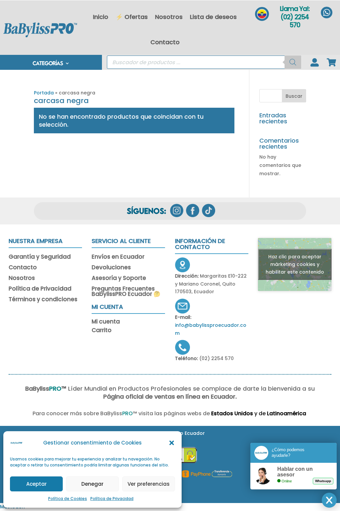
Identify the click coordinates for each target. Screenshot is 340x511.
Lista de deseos (213, 17)
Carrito (102, 331)
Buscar (294, 96)
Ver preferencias (149, 483)
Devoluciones (111, 268)
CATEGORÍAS (48, 63)
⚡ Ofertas (132, 17)
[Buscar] (293, 62)
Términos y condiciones (43, 300)
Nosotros (169, 17)
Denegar (92, 483)
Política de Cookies (67, 498)
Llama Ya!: (294, 8)
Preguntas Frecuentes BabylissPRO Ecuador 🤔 (126, 292)
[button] (171, 443)
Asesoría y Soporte (119, 278)
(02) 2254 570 (295, 21)
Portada (44, 92)
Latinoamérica (287, 413)
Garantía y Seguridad (40, 257)
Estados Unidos (232, 413)
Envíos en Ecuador (118, 257)
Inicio (100, 17)
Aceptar (36, 483)
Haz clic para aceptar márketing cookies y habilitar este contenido (295, 264)
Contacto (165, 42)
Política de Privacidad (111, 498)
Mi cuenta (106, 322)
